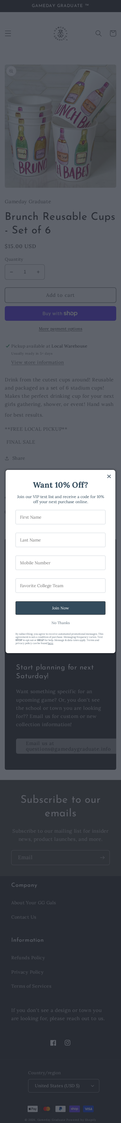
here (50, 643)
